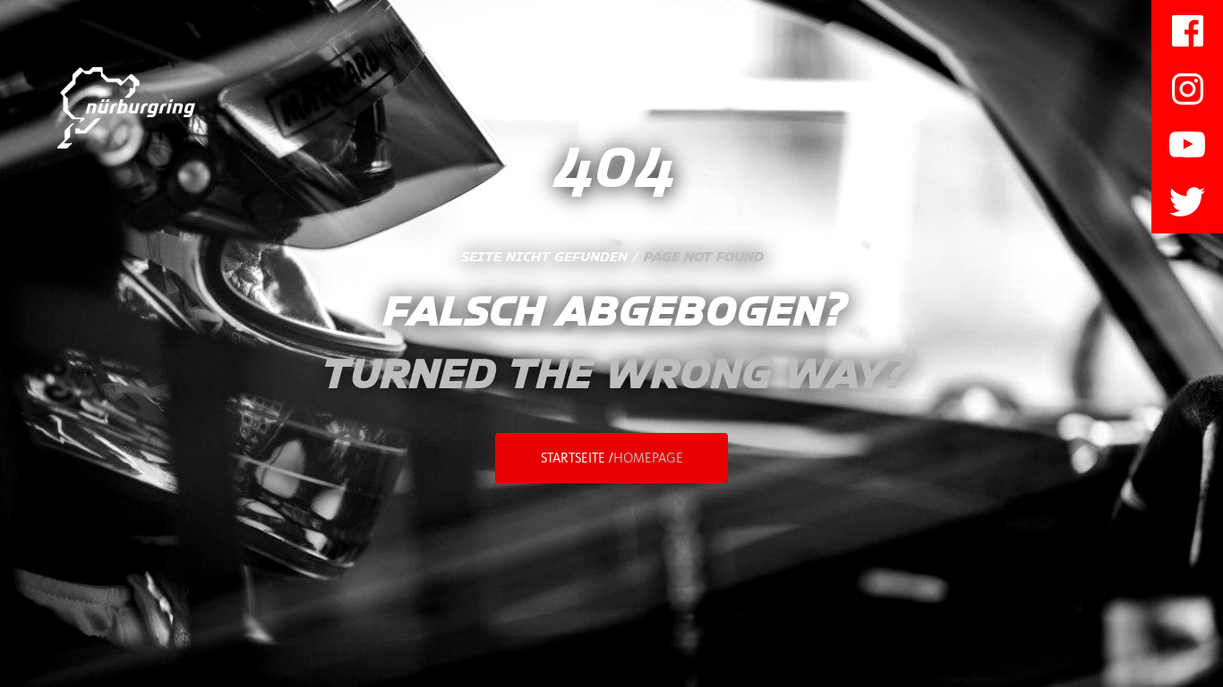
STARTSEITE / (612, 458)
